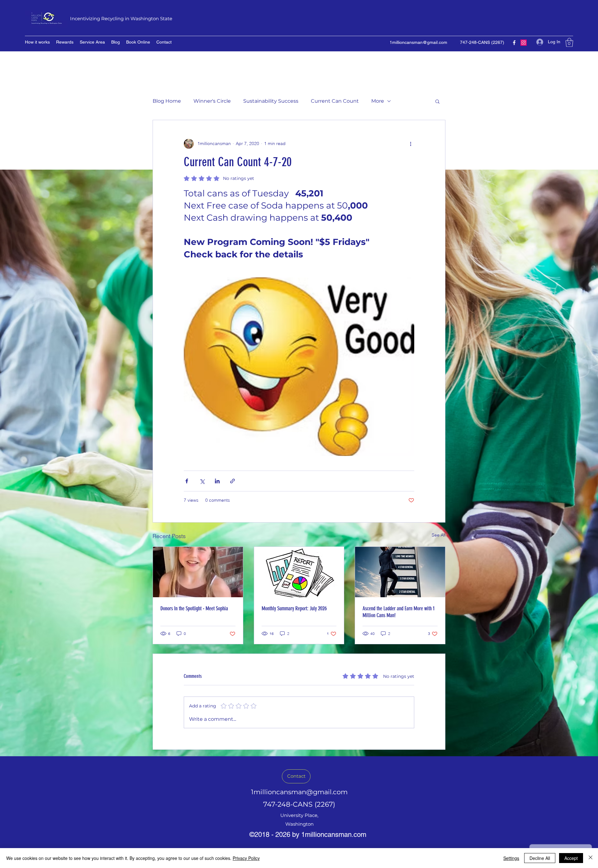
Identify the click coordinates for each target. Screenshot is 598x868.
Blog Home (167, 101)
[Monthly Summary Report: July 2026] (299, 572)
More (377, 101)
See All (438, 535)
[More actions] (410, 144)
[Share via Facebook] (187, 481)
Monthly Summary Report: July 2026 (294, 608)
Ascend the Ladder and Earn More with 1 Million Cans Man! (398, 612)
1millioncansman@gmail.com (418, 42)
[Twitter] (523, 43)
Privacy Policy (246, 858)
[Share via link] (232, 481)
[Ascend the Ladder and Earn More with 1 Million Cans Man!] (400, 572)
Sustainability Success (270, 101)
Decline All (539, 858)
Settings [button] (511, 858)
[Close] (590, 858)
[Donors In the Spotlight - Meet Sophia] (198, 572)
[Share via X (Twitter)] (202, 481)
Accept (571, 858)
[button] (569, 42)
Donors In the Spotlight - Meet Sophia (194, 608)
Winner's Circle (212, 101)
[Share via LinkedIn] (217, 481)
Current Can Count (335, 101)
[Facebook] (514, 43)
